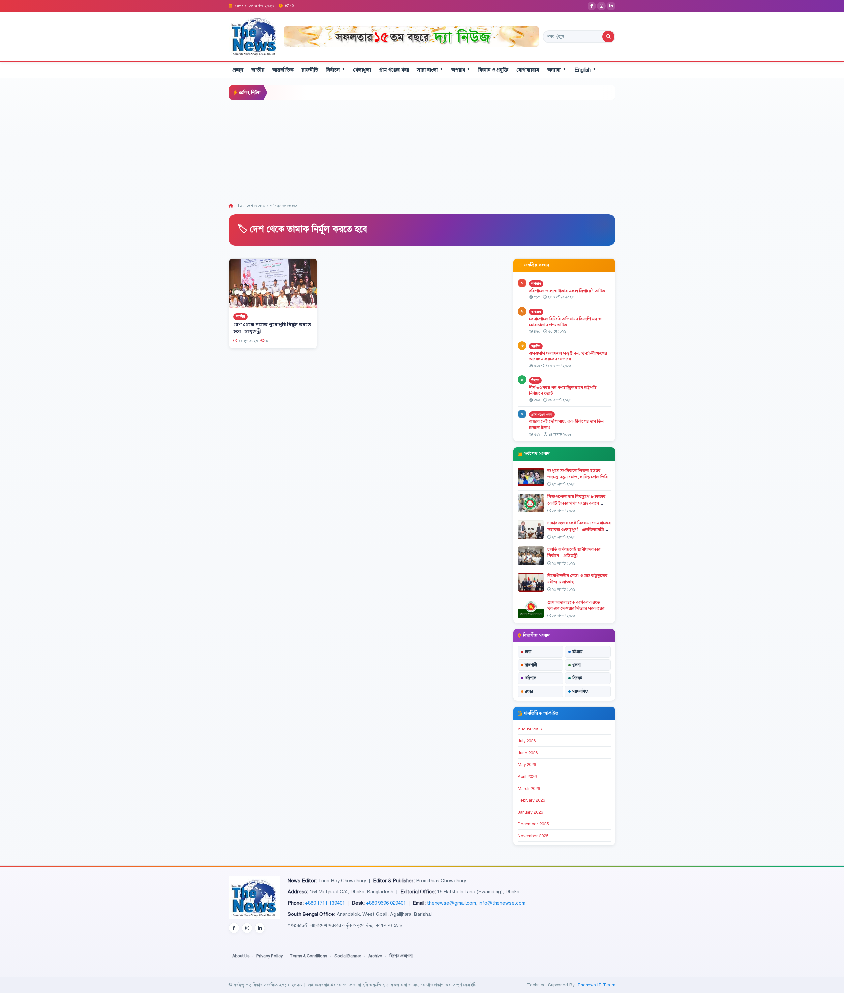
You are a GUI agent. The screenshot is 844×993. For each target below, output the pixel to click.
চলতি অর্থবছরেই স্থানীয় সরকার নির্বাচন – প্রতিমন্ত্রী (573, 552)
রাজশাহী (531, 664)
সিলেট (577, 678)
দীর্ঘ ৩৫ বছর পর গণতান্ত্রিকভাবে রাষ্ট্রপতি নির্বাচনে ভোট (563, 390)
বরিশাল (530, 678)
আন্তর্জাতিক (283, 70)
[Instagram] (601, 6)
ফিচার (535, 380)
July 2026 (527, 741)
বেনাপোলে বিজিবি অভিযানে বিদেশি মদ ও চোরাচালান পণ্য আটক (565, 322)
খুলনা (576, 664)
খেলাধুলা (362, 70)
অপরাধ (460, 69)
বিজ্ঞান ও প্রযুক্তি (493, 70)
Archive (375, 956)
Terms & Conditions (308, 956)
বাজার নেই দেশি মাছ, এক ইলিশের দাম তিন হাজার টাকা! (566, 424)
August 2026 (530, 729)
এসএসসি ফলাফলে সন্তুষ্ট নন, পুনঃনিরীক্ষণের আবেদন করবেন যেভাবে (568, 356)
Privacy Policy (269, 956)
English (585, 69)
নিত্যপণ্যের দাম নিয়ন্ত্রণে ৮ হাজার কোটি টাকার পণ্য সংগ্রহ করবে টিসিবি (576, 503)
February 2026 (531, 800)
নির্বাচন (335, 69)
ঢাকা (528, 651)
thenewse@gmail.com (451, 903)
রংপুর (529, 691)
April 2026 (527, 776)
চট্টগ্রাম (577, 651)
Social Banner (347, 956)
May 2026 (527, 764)
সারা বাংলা (430, 69)
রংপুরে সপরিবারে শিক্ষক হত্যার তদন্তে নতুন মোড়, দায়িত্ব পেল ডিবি (577, 474)
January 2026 (530, 812)
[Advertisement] (422, 150)
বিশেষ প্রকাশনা (401, 956)
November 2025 (533, 836)
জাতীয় (257, 70)
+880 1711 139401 (325, 903)
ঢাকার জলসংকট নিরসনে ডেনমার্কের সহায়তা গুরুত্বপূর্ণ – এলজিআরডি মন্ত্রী (579, 529)
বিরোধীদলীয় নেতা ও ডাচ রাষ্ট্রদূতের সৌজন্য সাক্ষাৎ (577, 579)
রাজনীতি (310, 70)
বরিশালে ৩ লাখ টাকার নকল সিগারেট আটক (567, 291)
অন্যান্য (556, 69)
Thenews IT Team (596, 985)
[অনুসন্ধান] (608, 37)
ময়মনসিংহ (580, 691)
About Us (240, 956)
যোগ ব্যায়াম (527, 70)
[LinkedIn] (611, 6)
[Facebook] (592, 6)
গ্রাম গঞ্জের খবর (394, 70)
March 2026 (529, 788)
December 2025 (533, 824)
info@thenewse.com (502, 903)
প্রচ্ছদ (238, 70)
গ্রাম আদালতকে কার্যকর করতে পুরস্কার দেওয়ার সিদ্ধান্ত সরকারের (575, 605)
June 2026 (528, 753)
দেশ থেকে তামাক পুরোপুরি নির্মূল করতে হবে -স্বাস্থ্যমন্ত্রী (272, 328)
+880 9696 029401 (386, 903)
